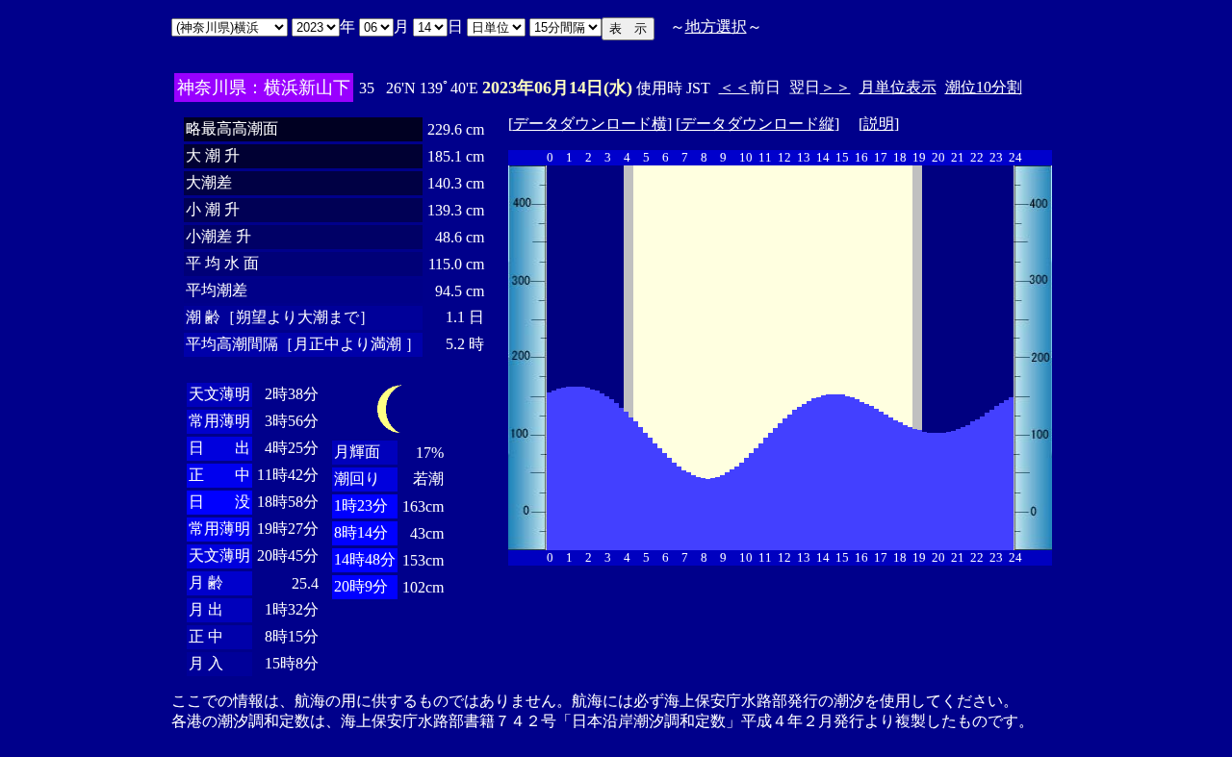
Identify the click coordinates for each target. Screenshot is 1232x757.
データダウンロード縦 (757, 123)
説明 (878, 123)
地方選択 (716, 26)
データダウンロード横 (590, 123)
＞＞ (835, 87)
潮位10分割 (983, 87)
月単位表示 (898, 87)
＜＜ (734, 87)
